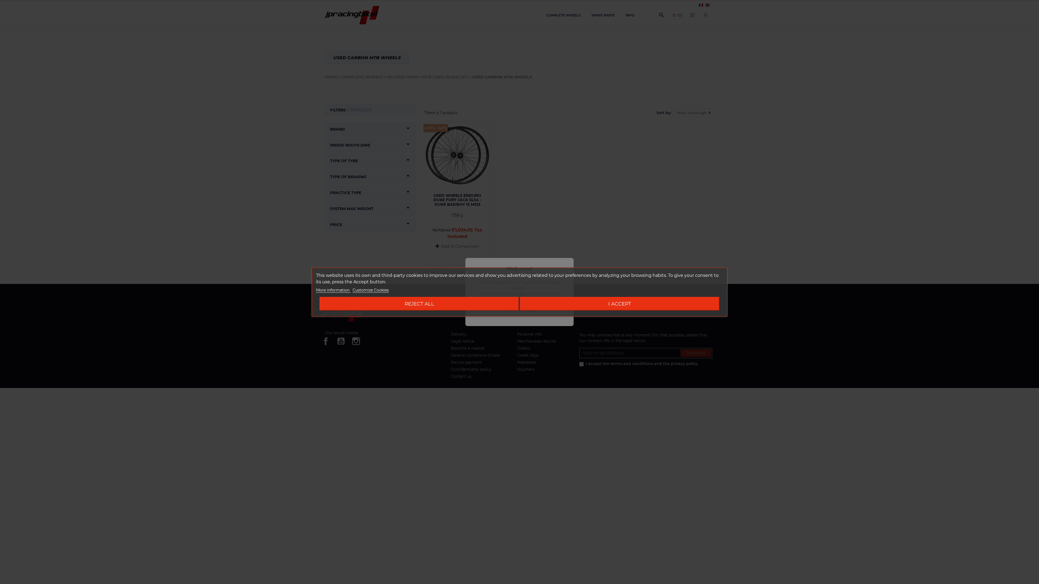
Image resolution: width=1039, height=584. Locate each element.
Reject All (419, 304)
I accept (619, 304)
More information (333, 290)
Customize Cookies (371, 290)
